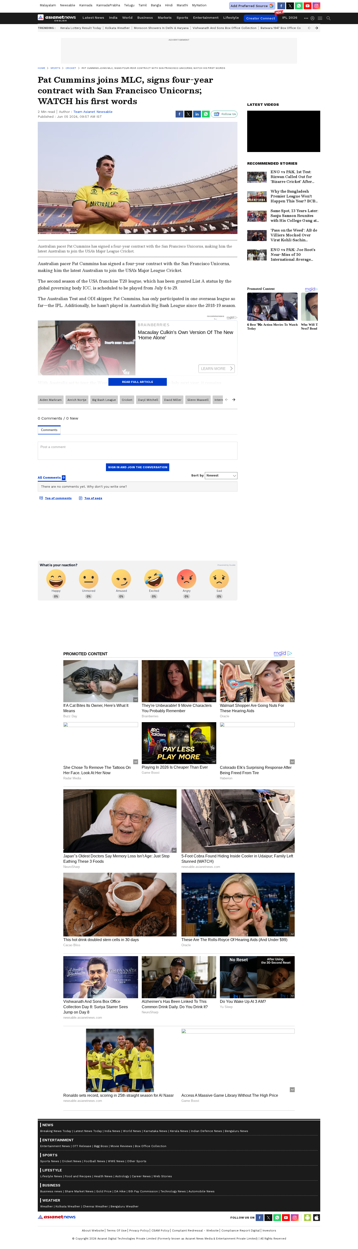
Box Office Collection (150, 1146)
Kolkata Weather (117, 28)
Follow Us (229, 114)
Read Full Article (137, 382)
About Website (93, 1230)
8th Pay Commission (143, 1191)
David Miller (172, 400)
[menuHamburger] (320, 18)
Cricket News (71, 1161)
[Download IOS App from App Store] (316, 1217)
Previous (309, 28)
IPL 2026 (289, 17)
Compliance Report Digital (240, 1230)
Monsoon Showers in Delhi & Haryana (161, 28)
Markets (165, 17)
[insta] (316, 5)
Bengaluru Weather (125, 1206)
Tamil (142, 5)
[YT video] (307, 5)
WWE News (116, 1161)
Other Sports (136, 1161)
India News (112, 1131)
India (113, 17)
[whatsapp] (299, 5)
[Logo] (58, 18)
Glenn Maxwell (198, 400)
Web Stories (162, 1176)
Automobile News (201, 1191)
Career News (141, 1176)
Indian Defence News (206, 1131)
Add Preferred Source (249, 6)
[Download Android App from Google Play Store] (307, 1217)
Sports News (49, 1161)
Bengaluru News (236, 1131)
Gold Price (104, 1191)
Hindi (169, 5)
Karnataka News (155, 1131)
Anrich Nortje (76, 400)
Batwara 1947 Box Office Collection (286, 28)
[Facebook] (281, 5)
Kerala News (179, 1131)
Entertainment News (55, 1146)
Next (316, 28)
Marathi (182, 5)
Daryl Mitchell (148, 400)
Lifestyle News (51, 1176)
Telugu (129, 5)
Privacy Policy (139, 1230)
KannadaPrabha (108, 5)
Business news (51, 1191)
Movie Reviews (121, 1146)
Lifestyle (231, 17)
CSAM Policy (160, 1230)
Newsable (67, 5)
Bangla (156, 5)
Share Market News (79, 1191)
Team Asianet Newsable (93, 112)
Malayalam (48, 5)
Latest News (93, 17)
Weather (46, 1206)
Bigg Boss (101, 1146)
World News (132, 1131)
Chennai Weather (95, 1206)
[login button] (314, 18)
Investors (269, 1230)
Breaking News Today (55, 1131)
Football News (94, 1161)
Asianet (56, 1217)
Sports (182, 17)
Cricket (127, 400)
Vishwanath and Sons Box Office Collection (224, 28)
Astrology (122, 1176)
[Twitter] (290, 5)
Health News (103, 1176)
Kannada (85, 5)
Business (145, 17)
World (127, 17)
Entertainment (205, 17)
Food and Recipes (78, 1176)
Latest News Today (88, 1131)
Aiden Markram (51, 400)
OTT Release (82, 1146)
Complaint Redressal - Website (195, 1230)
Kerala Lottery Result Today (80, 28)
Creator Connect (260, 18)
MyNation (199, 5)
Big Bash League (104, 400)
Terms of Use (117, 1230)
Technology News (173, 1191)
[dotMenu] (306, 18)
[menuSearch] (328, 18)
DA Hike (120, 1191)
